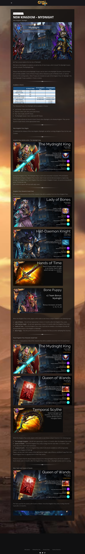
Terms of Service (56, 549)
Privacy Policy (46, 549)
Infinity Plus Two (36, 549)
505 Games (27, 549)
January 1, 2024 (18, 13)
